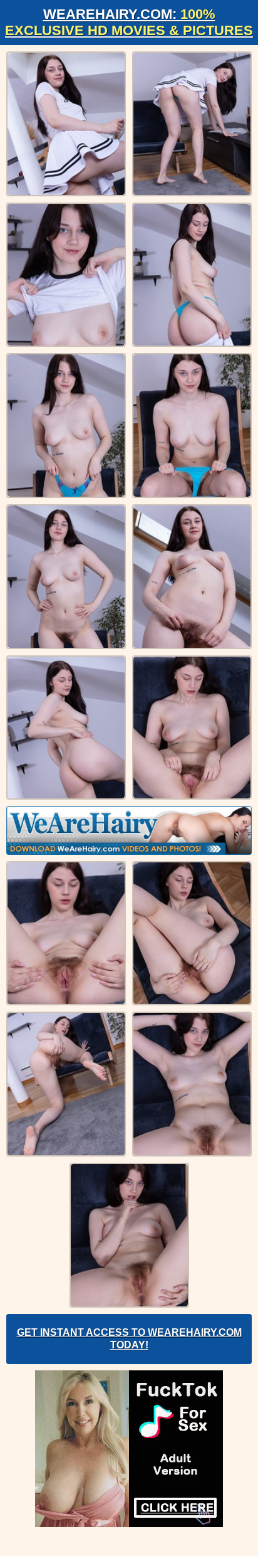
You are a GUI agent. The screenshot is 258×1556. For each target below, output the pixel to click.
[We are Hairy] (129, 830)
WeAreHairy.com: (129, 22)
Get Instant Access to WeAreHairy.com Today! (129, 1338)
